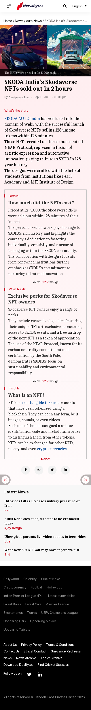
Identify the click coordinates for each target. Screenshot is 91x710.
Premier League (57, 604)
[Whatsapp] (38, 470)
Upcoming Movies (43, 621)
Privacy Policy (31, 644)
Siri (7, 554)
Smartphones (13, 612)
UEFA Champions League (59, 612)
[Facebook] (25, 470)
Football (36, 587)
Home (8, 21)
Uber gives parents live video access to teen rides (45, 536)
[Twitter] (52, 470)
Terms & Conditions (60, 644)
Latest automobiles (61, 596)
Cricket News (51, 579)
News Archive (26, 658)
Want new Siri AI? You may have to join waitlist (41, 550)
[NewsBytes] (30, 6)
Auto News (34, 21)
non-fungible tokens (39, 402)
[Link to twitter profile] (29, 674)
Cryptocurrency (15, 587)
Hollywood (55, 587)
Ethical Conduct (35, 651)
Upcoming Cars (15, 621)
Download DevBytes (18, 664)
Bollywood (11, 579)
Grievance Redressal (66, 651)
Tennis (32, 612)
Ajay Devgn (13, 528)
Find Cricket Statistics (53, 664)
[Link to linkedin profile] (39, 674)
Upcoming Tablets (17, 629)
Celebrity (30, 579)
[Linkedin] (65, 470)
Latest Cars (33, 604)
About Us (10, 644)
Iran (7, 510)
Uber (8, 541)
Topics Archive (52, 658)
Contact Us (11, 651)
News (19, 21)
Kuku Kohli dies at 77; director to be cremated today (41, 521)
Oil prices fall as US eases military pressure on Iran (42, 503)
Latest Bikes (12, 604)
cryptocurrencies (52, 449)
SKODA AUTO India (22, 118)
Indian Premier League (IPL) (24, 596)
